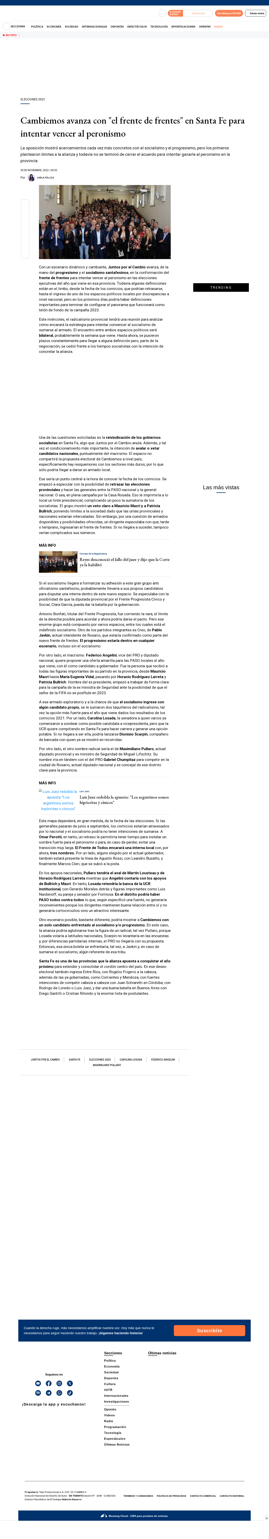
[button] (25, 205)
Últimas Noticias (117, 1444)
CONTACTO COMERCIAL (203, 1496)
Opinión (205, 26)
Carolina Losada (131, 1059)
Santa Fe (74, 1059)
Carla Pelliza (45, 177)
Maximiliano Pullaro (107, 1065)
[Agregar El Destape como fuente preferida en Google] (169, 177)
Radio (218, 26)
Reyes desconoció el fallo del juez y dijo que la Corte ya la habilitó (125, 562)
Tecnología (159, 26)
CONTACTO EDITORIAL (232, 1496)
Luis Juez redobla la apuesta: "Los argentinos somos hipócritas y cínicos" (124, 799)
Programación (115, 1427)
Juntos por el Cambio (45, 1059)
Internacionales (94, 26)
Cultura (110, 1384)
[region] (134, 68)
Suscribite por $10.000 (229, 13)
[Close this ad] (266, 1518)
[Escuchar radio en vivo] (198, 13)
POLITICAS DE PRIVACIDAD (171, 1496)
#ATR (108, 1389)
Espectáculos (137, 26)
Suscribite (209, 1330)
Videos (109, 1415)
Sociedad (71, 26)
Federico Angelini (163, 1059)
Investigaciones (183, 26)
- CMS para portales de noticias (138, 1516)
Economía (54, 26)
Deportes (117, 26)
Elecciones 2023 (100, 1059)
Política (37, 26)
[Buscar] (162, 13)
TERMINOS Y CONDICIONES (138, 1496)
